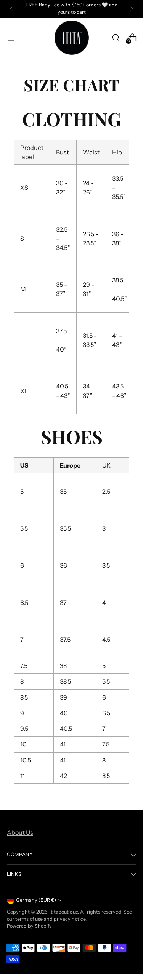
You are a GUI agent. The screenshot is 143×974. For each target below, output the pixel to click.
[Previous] (11, 9)
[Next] (131, 9)
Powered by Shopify (29, 926)
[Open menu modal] (11, 37)
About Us (20, 832)
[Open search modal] (116, 37)
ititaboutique (64, 912)
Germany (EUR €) (36, 900)
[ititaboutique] (72, 38)
